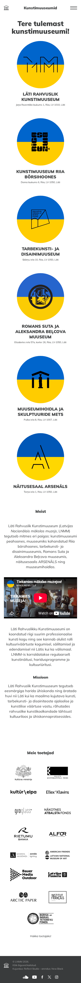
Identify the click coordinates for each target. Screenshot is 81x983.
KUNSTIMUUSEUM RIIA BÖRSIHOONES (40, 174)
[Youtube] (34, 977)
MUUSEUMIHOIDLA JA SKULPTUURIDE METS (40, 411)
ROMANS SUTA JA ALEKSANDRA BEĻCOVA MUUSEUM (40, 331)
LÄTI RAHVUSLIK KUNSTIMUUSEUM (40, 96)
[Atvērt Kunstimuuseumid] (6, 8)
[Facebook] (42, 977)
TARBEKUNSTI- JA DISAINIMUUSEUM (40, 251)
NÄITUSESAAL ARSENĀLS (40, 486)
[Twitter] (49, 977)
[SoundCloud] (25, 977)
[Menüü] (73, 7)
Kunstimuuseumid (40, 8)
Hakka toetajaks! (40, 936)
